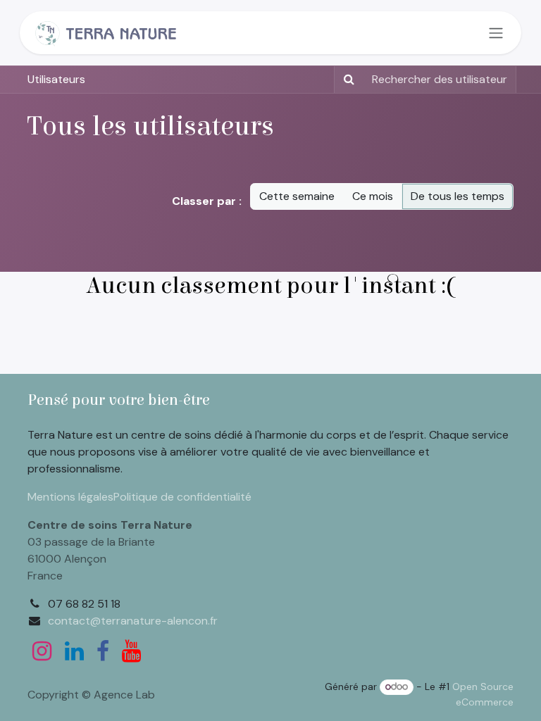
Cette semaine (297, 196)
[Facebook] (103, 651)
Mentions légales (70, 496)
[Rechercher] (346, 79)
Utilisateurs (56, 79)
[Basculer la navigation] (496, 32)
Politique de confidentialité (182, 496)
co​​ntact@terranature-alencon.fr (133, 620)
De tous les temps (457, 196)
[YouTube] (131, 651)
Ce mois (372, 196)
